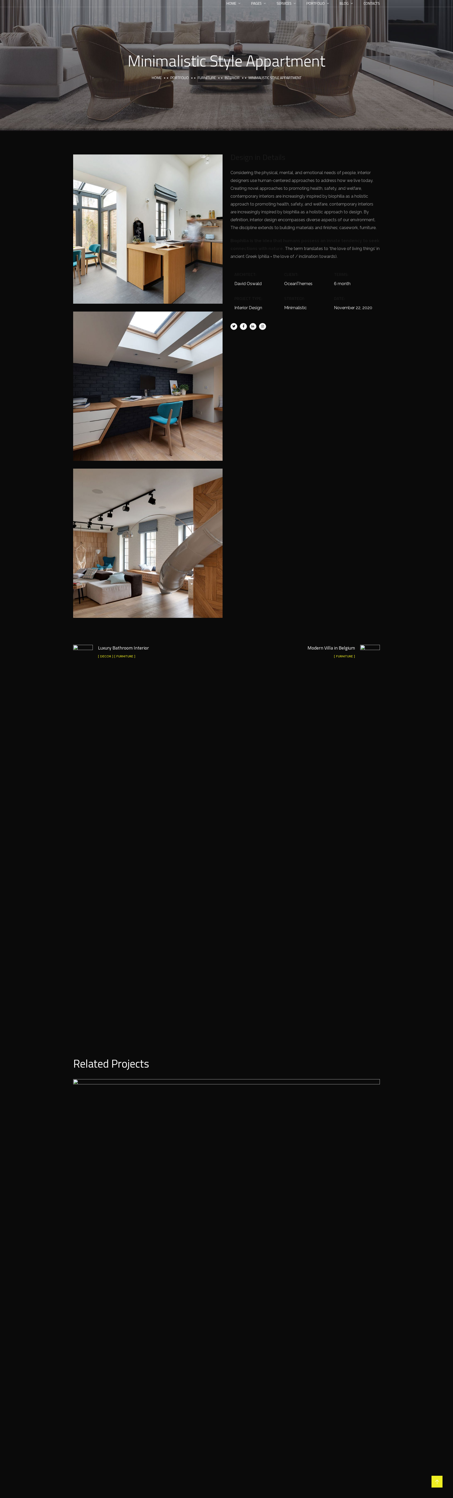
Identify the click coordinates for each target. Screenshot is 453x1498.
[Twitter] (233, 326)
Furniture (207, 77)
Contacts (372, 3)
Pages (256, 3)
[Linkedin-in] (253, 326)
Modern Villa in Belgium (226, 1269)
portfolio (179, 77)
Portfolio (315, 3)
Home (231, 3)
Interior (232, 77)
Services (284, 3)
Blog (344, 3)
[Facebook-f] (243, 326)
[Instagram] (262, 326)
